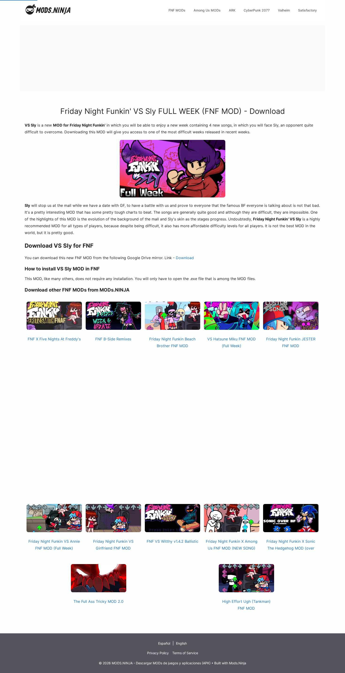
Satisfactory (307, 10)
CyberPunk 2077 (257, 10)
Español (164, 643)
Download (185, 257)
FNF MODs (177, 10)
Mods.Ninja (237, 663)
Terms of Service (185, 653)
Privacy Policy (158, 653)
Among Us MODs (207, 10)
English (181, 643)
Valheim (284, 10)
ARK (232, 10)
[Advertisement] (161, 58)
